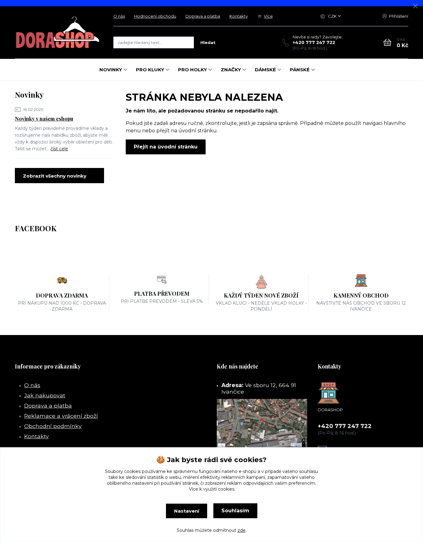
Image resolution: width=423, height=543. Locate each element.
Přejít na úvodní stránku (166, 147)
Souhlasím (235, 511)
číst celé (59, 149)
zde (242, 530)
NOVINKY (110, 70)
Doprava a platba (202, 16)
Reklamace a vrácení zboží (61, 416)
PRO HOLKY (192, 70)
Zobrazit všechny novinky (54, 176)
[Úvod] (58, 32)
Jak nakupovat (44, 395)
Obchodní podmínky (53, 426)
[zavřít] (415, 6)
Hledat (208, 42)
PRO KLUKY (150, 70)
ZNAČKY (231, 70)
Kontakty (238, 16)
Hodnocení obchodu (155, 16)
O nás (119, 16)
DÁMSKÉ (265, 70)
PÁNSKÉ (300, 70)
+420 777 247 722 (314, 42)
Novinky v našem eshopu (44, 118)
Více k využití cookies (211, 489)
